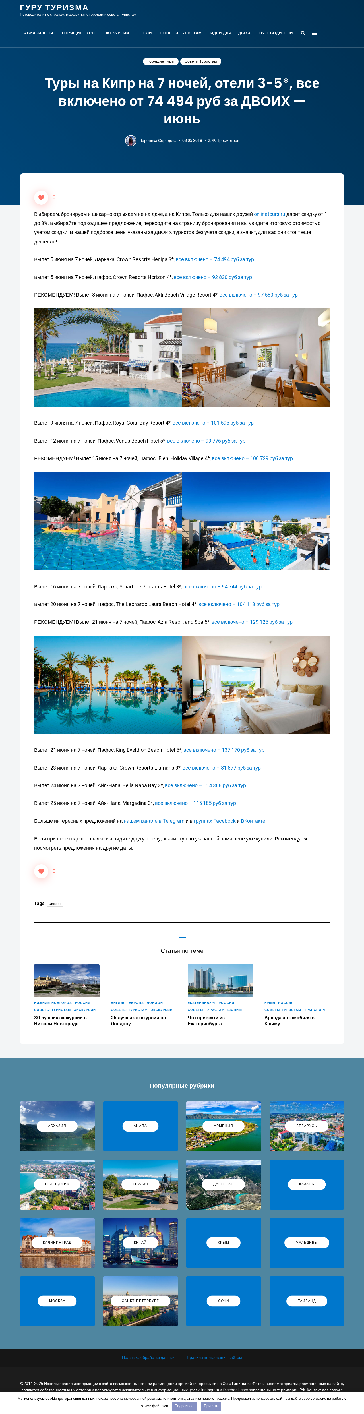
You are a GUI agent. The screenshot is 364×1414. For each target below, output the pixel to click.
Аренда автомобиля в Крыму (289, 1021)
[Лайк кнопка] (41, 198)
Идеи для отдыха (230, 33)
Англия (118, 1002)
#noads (55, 903)
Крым (269, 1002)
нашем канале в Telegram (155, 821)
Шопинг (236, 1010)
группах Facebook (215, 821)
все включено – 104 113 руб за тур (239, 604)
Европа (136, 1002)
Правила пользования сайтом (214, 1358)
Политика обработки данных (148, 1358)
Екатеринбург (202, 1002)
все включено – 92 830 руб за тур (213, 277)
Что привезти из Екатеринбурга (206, 1021)
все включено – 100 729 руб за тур (252, 458)
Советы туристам (181, 33)
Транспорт (315, 1010)
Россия (83, 1002)
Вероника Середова (158, 141)
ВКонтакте (253, 821)
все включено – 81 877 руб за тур (222, 768)
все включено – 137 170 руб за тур (223, 750)
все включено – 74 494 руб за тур (215, 259)
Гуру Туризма (54, 8)
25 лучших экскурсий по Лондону (138, 1021)
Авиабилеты (38, 33)
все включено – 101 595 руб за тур (213, 423)
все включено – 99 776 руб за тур (206, 441)
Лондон (155, 1002)
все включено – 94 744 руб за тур (222, 587)
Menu (314, 33)
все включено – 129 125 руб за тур (252, 622)
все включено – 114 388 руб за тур (205, 785)
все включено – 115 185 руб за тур (195, 803)
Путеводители (276, 33)
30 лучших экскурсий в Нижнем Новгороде (60, 1021)
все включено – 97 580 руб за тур (259, 295)
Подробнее (184, 1406)
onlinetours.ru (269, 214)
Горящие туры (79, 33)
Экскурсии (116, 33)
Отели (145, 33)
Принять (211, 1406)
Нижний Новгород (53, 1002)
